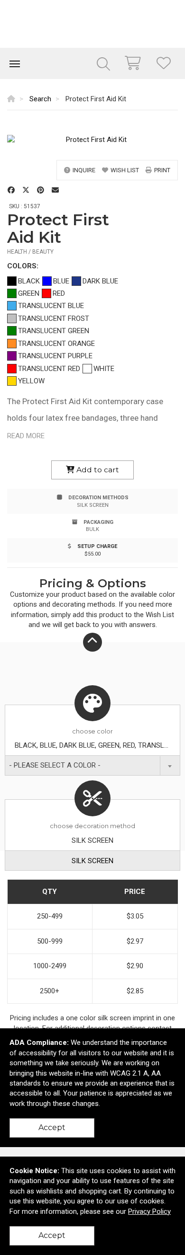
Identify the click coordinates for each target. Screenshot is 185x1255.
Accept (51, 1127)
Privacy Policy (149, 1211)
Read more (26, 436)
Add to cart (96, 469)
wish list (125, 170)
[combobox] (92, 765)
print (162, 170)
